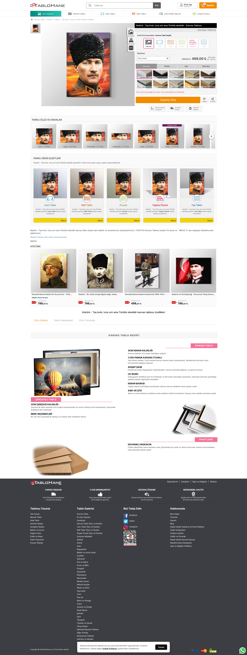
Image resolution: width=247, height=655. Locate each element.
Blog (172, 523)
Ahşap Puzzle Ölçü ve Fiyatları (89, 533)
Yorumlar (174, 517)
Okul (79, 594)
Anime (79, 543)
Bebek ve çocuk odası (86, 552)
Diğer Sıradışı (82, 633)
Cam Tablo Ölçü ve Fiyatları (88, 527)
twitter (132, 521)
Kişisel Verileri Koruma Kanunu (182, 539)
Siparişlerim (172, 481)
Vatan (50, 237)
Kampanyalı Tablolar (85, 636)
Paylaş (212, 101)
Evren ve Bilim (83, 565)
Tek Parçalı (34, 514)
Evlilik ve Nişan (36, 536)
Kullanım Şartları (177, 533)
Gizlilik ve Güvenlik (178, 536)
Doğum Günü (35, 533)
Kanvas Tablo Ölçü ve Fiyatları (89, 523)
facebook (133, 515)
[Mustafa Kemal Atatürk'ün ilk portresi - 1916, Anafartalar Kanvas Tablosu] (53, 270)
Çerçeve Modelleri (84, 536)
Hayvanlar (81, 591)
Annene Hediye (36, 523)
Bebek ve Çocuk (37, 530)
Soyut (79, 604)
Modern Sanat (83, 581)
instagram (133, 527)
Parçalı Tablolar (36, 543)
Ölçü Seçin (142, 58)
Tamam (161, 647)
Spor (79, 616)
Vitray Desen (82, 626)
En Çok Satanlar (83, 517)
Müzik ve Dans (83, 588)
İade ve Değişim (199, 481)
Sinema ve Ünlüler (84, 607)
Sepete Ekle (168, 99)
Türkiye (40, 237)
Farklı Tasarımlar (37, 539)
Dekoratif (81, 559)
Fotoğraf (80, 568)
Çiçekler (80, 556)
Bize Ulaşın (174, 514)
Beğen (204, 101)
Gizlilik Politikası (110, 649)
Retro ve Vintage (84, 600)
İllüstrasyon (81, 575)
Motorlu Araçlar (83, 584)
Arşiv (79, 546)
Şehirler (80, 613)
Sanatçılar (81, 520)
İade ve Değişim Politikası (181, 546)
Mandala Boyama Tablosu (88, 629)
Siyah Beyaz (82, 610)
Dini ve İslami (82, 562)
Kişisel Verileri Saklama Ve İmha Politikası (187, 527)
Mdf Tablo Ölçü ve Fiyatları (88, 530)
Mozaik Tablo (35, 517)
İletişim (213, 481)
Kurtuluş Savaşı (60, 237)
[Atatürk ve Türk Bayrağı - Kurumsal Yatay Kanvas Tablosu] (193, 270)
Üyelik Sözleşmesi (177, 530)
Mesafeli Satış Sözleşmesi (181, 543)
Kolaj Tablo (34, 520)
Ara (157, 5)
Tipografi (81, 620)
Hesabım (185, 481)
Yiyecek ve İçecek (84, 623)
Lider (46, 237)
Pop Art (80, 597)
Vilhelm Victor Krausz (40, 298)
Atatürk (33, 237)
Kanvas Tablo (82, 514)
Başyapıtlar (81, 549)
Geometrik (81, 572)
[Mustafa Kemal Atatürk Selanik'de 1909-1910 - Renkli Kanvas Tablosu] (147, 270)
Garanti (173, 520)
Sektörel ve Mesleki (85, 639)
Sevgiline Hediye (37, 527)
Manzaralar (81, 578)
